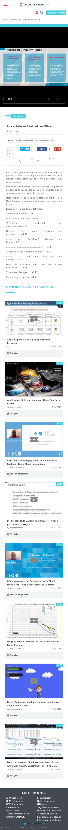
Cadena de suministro (24, 140)
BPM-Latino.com (14, 801)
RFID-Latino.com (14, 804)
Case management (42, 140)
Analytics (14, 353)
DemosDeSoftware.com (49, 810)
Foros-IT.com (13, 810)
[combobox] (11, 19)
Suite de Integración (19, 474)
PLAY (36, 161)
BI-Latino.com (44, 798)
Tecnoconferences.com (18, 813)
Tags (11, 140)
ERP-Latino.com (14, 798)
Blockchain (18, 116)
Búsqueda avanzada (56, 13)
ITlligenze (42, 804)
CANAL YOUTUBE (15, 817)
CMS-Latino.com (45, 801)
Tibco (52, 140)
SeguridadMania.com (48, 807)
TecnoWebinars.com (47, 813)
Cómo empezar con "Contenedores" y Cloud (31, 584)
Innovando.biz (13, 807)
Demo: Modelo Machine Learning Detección (32, 766)
